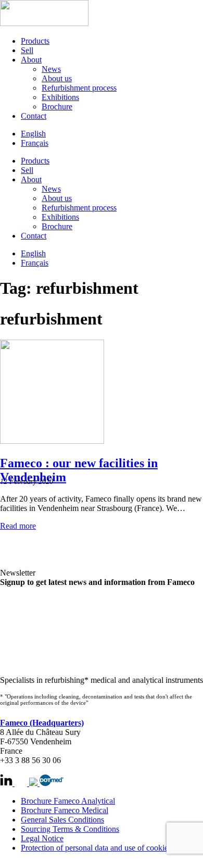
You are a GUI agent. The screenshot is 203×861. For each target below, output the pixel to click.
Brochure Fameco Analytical (68, 800)
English (33, 133)
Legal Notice (42, 838)
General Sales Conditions (62, 819)
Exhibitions (60, 97)
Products (35, 40)
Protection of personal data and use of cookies (96, 847)
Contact (33, 115)
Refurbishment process (79, 87)
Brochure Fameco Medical (64, 810)
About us (57, 78)
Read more (18, 525)
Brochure (57, 106)
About (31, 59)
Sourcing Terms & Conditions (70, 829)
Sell (27, 50)
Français (34, 143)
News (51, 69)
